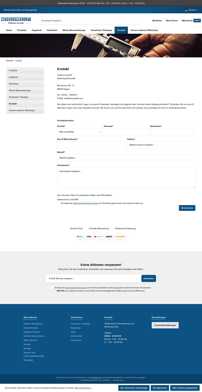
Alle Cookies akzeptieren (184, 388)
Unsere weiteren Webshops (22, 110)
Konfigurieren (160, 388)
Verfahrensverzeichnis (34, 336)
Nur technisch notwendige (134, 388)
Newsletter (76, 328)
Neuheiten (13, 84)
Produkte (13, 70)
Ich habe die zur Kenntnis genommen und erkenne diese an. (102, 203)
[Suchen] (137, 20)
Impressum (76, 340)
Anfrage (27, 348)
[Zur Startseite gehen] (16, 20)
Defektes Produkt (32, 332)
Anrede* (61, 126)
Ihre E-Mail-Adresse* (67, 139)
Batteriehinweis (31, 328)
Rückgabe (28, 360)
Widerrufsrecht (30, 340)
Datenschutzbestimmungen (85, 203)
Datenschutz (77, 336)
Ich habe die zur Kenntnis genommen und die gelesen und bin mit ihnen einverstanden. (102, 288)
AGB (115, 288)
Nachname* (155, 126)
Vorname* (108, 126)
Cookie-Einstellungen (165, 325)
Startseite (9, 61)
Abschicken (187, 208)
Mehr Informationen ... (83, 388)
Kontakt (13, 103)
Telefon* (131, 139)
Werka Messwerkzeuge (20, 90)
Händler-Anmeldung (33, 324)
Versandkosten (95, 377)
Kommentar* (63, 165)
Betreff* (61, 152)
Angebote (13, 77)
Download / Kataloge (18, 97)
